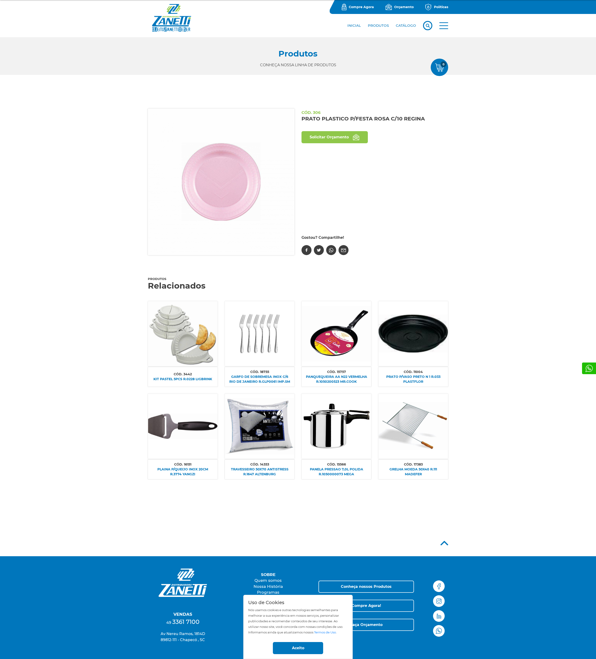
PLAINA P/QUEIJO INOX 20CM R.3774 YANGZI (182, 471)
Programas (268, 592)
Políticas (441, 7)
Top (444, 543)
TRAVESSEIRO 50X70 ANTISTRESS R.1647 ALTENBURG (259, 471)
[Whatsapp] (589, 368)
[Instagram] (439, 601)
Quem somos (268, 580)
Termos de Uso (325, 632)
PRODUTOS (378, 25)
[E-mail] (344, 250)
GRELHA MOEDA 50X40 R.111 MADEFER (413, 471)
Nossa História (268, 586)
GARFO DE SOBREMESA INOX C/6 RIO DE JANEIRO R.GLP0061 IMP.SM (259, 379)
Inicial (354, 25)
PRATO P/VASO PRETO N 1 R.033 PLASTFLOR (413, 379)
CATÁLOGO (406, 25)
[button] (443, 25)
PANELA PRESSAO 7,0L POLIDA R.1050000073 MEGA (336, 471)
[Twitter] (319, 250)
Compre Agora (361, 7)
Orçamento (404, 7)
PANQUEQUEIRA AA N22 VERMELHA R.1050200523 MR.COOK (336, 379)
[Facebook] (306, 250)
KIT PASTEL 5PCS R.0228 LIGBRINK (182, 379)
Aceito (298, 648)
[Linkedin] (439, 616)
